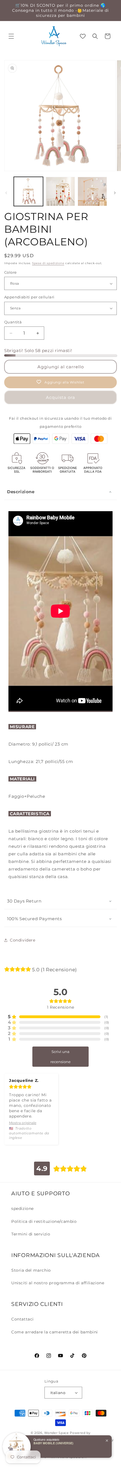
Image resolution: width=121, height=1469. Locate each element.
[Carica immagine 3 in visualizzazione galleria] (92, 191)
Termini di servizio (30, 1234)
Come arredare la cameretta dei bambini (54, 1332)
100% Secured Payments (34, 918)
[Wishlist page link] (83, 36)
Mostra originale (22, 1123)
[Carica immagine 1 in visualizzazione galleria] (28, 191)
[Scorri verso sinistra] (6, 193)
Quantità (13, 322)
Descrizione (21, 491)
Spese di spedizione (48, 263)
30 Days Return (24, 901)
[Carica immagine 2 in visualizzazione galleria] (60, 191)
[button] (11, 36)
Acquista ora (60, 397)
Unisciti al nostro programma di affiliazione (57, 1282)
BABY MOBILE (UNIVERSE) (53, 1443)
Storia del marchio (31, 1270)
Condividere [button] (22, 940)
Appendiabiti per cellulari (29, 297)
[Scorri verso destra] (115, 193)
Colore (10, 272)
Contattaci (22, 1319)
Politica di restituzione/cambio (44, 1221)
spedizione (22, 1208)
